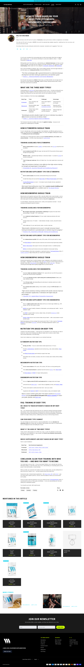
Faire (70, 645)
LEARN (52, 4)
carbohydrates (30, 348)
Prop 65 (42, 647)
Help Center (43, 641)
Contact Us (43, 643)
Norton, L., (38, 76)
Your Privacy (43, 651)
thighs (45, 261)
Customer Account (44, 645)
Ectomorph (24, 102)
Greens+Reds (12, 581)
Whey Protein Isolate (51, 178)
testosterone (54, 313)
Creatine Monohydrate (28, 182)
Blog (7, 8)
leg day (79, 600)
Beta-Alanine (28, 242)
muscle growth (46, 138)
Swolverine (7, 664)
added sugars (34, 384)
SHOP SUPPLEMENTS (28, 4)
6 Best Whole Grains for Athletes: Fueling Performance (31, 595)
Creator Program (73, 640)
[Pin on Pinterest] (63, 490)
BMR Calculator (58, 641)
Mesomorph (24, 106)
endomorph (59, 65)
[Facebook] (24, 49)
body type (29, 60)
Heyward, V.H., (38, 296)
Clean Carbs (42, 178)
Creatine (36, 447)
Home (4, 8)
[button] (80, 4)
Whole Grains (28, 598)
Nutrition (29, 490)
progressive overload (46, 106)
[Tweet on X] (58, 490)
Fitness (22, 490)
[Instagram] (17, 49)
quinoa (51, 369)
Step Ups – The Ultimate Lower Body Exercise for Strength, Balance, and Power (71, 596)
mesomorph (51, 65)
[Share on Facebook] (60, 490)
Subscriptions (43, 640)
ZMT (26, 313)
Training (35, 490)
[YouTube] (27, 49)
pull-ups (54, 146)
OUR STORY (58, 4)
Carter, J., (36, 118)
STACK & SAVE (38, 4)
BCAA (12, 552)
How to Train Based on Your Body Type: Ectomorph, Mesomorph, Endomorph (23, 8)
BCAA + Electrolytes (27, 245)
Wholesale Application (74, 641)
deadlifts (40, 146)
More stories (8, 592)
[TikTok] (30, 49)
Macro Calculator (58, 640)
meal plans (34, 322)
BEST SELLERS (46, 4)
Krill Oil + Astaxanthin (52, 552)
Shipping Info (43, 649)
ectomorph (45, 65)
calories (59, 155)
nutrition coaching (24, 252)
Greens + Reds (26, 317)
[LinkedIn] (20, 49)
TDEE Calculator (58, 643)
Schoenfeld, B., (40, 168)
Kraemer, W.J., (40, 231)
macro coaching (52, 395)
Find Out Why (7, 651)
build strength (33, 263)
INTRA (24, 249)
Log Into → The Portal (74, 643)
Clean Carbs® (12, 523)
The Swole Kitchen (53, 188)
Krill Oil (24, 308)
